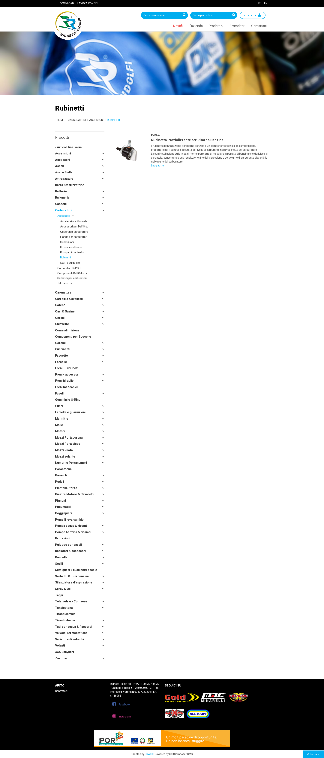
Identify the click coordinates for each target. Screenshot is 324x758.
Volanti (60, 645)
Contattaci (259, 26)
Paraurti (61, 475)
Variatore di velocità (69, 639)
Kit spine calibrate (71, 247)
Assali (59, 166)
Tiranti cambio (65, 614)
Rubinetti (65, 257)
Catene (60, 305)
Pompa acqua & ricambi (71, 526)
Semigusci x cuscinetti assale (76, 570)
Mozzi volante (65, 456)
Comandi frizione (67, 330)
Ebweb (149, 754)
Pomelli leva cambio (69, 519)
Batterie (61, 191)
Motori (60, 431)
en (265, 3)
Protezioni (62, 538)
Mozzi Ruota (64, 450)
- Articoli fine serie (68, 147)
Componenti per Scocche (73, 336)
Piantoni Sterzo (66, 488)
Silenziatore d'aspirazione (73, 582)
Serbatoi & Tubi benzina (72, 576)
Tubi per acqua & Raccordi (73, 627)
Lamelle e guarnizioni (70, 412)
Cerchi (59, 318)
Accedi (250, 15)
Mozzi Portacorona (69, 437)
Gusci (59, 406)
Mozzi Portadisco (67, 444)
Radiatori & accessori (70, 551)
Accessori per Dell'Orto (74, 226)
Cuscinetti (62, 349)
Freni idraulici (64, 380)
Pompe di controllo (72, 252)
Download (67, 3)
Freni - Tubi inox (66, 368)
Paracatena (63, 469)
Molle (59, 425)
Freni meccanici (66, 387)
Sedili (59, 563)
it (259, 3)
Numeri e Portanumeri (71, 462)
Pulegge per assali (68, 544)
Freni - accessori (67, 374)
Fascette (61, 355)
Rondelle (61, 557)
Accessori (96, 119)
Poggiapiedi (63, 513)
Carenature (63, 292)
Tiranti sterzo (65, 620)
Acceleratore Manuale (73, 221)
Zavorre (61, 658)
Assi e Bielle (64, 172)
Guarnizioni (67, 242)
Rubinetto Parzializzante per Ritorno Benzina (187, 140)
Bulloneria (62, 197)
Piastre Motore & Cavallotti (74, 494)
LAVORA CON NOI (87, 3)
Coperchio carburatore (74, 231)
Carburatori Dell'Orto (69, 268)
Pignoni (60, 500)
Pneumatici (63, 507)
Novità (178, 26)
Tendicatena (64, 608)
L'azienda (196, 26)
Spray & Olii (63, 589)
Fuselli (59, 393)
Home (60, 119)
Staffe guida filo (70, 262)
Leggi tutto (157, 165)
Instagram (125, 716)
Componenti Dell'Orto (70, 273)
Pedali (59, 481)
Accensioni (63, 153)
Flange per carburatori (73, 237)
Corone (60, 343)
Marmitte (61, 418)
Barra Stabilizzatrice (69, 185)
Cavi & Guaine (65, 311)
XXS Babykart (64, 652)
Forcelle (61, 362)
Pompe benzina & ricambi (73, 532)
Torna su (314, 754)
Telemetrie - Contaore (71, 601)
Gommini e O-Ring (67, 399)
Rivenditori (237, 26)
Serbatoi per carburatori (72, 278)
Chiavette (62, 324)
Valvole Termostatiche (71, 633)
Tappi (59, 595)
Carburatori (77, 119)
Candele (61, 204)
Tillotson (62, 283)
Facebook (124, 704)
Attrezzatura (64, 179)
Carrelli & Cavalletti (69, 299)
